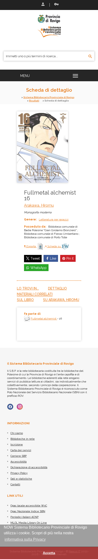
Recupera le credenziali (55, 5)
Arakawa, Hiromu (39, 205)
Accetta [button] (49, 553)
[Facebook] (10, 407)
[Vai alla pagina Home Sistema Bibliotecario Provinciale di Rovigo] (49, 26)
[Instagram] (20, 407)
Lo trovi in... (28, 288)
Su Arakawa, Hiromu (61, 300)
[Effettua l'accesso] (43, 5)
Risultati (34, 100)
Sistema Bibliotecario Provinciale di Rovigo (48, 97)
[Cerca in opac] (90, 56)
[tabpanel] (49, 324)
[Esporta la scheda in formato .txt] (41, 246)
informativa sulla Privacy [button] (25, 539)
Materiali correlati (35, 294)
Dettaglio (57, 288)
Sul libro (25, 300)
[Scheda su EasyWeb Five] (65, 246)
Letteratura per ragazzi (54, 219)
